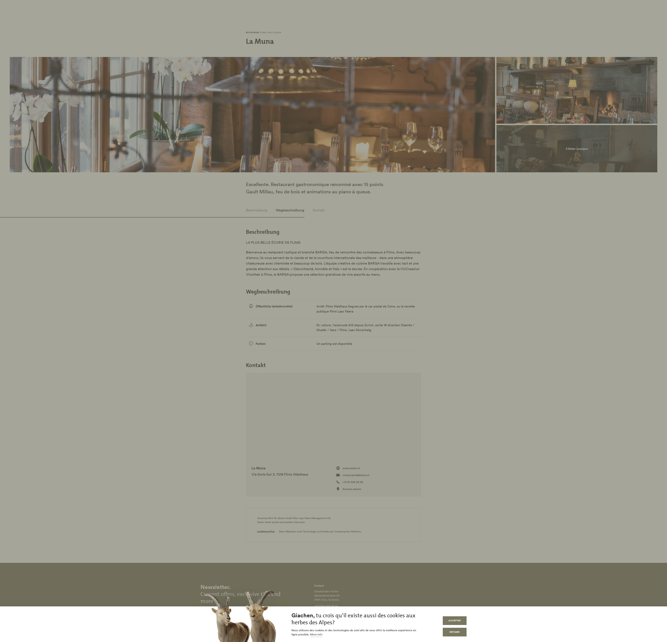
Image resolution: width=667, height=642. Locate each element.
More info (316, 634)
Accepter (454, 620)
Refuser (455, 632)
